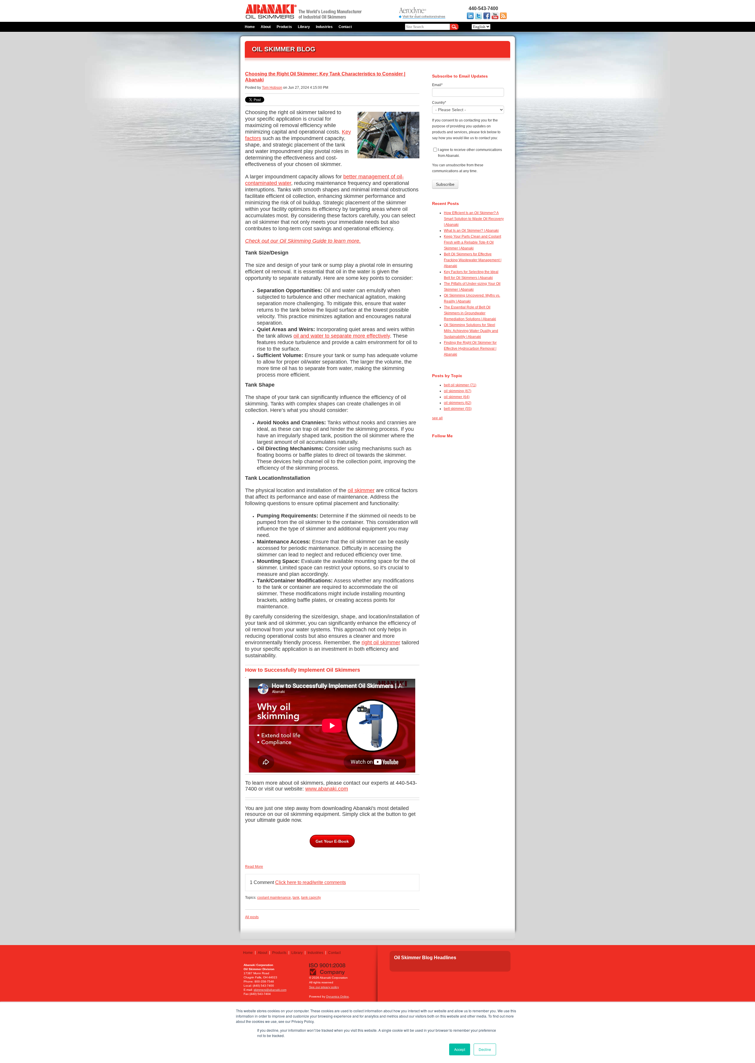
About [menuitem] (266, 27)
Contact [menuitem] (345, 27)
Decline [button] (485, 1049)
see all (437, 418)
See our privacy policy (324, 987)
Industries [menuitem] (324, 27)
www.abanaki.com (326, 789)
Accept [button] (459, 1049)
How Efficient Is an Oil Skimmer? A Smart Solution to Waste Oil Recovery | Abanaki (474, 219)
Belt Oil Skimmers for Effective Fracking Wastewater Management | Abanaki (472, 260)
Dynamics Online (337, 996)
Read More (254, 867)
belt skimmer (458, 409)
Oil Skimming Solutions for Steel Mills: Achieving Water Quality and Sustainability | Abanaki (471, 331)
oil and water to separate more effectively (341, 336)
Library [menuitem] (304, 27)
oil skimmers (457, 403)
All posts (252, 917)
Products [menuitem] (284, 27)
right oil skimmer (381, 642)
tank (296, 898)
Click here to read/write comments (310, 882)
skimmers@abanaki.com (270, 989)
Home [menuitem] (250, 27)
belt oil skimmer (460, 385)
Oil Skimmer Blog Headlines (425, 957)
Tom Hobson (272, 88)
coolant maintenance (274, 898)
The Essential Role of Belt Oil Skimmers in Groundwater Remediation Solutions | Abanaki (470, 313)
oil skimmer (361, 490)
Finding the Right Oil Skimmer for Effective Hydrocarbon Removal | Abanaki (470, 348)
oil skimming (457, 391)
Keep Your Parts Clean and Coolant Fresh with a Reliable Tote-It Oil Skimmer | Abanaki (472, 242)
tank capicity (311, 898)
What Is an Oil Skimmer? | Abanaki (471, 231)
